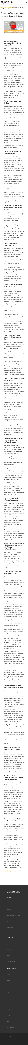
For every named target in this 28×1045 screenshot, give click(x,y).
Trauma (8, 986)
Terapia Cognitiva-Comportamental (13, 915)
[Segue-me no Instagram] (15, 1041)
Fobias (8, 992)
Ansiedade (8, 974)
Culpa (8, 1021)
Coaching (8, 921)
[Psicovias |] (7, 2)
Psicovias (11, 1036)
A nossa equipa (9, 949)
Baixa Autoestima (10, 998)
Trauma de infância (10, 1027)
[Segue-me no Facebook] (13, 1041)
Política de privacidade (11, 961)
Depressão (8, 980)
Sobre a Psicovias (8, 7)
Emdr (8, 903)
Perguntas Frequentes (10, 927)
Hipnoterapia (9, 909)
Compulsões (9, 1015)
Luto (7, 1004)
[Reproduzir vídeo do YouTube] (14, 27)
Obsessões (8, 1009)
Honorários (9, 955)
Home (2, 7)
